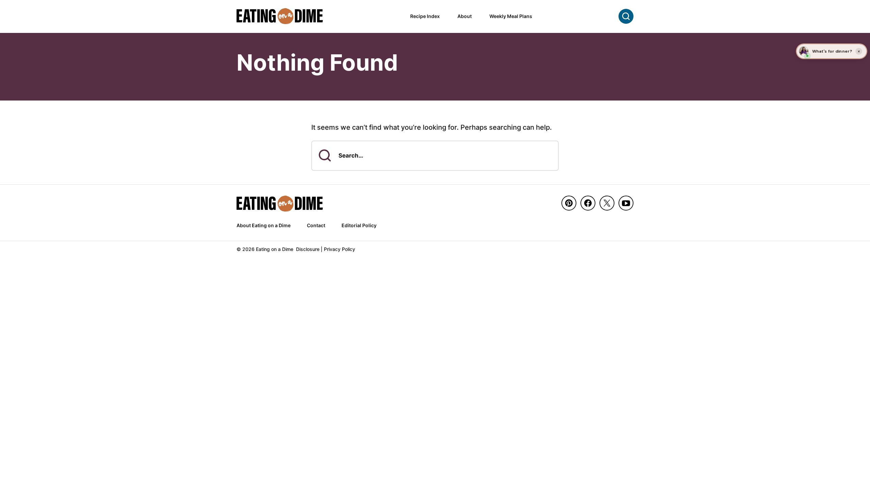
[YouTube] (626, 203)
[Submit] (325, 155)
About (464, 16)
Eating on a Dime (280, 16)
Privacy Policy (339, 249)
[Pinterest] (568, 203)
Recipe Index (425, 16)
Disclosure (307, 249)
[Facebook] (587, 203)
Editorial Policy (359, 225)
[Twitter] (606, 203)
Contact (316, 225)
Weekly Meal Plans (510, 16)
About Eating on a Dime (264, 225)
